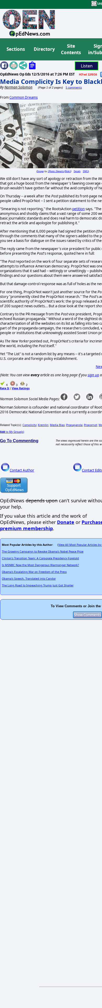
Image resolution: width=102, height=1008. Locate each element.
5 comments (74, 87)
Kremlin (43, 425)
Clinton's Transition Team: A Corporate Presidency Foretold (40, 558)
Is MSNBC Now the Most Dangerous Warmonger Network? (40, 565)
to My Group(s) (12, 432)
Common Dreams (23, 97)
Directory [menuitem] (44, 49)
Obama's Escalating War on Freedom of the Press (34, 572)
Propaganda (74, 425)
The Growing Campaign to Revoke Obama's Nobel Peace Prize (42, 551)
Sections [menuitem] (16, 49)
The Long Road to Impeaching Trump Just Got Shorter (37, 585)
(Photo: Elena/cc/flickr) (59, 171)
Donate (65, 522)
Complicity (29, 425)
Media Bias (57, 425)
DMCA (86, 171)
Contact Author (22, 470)
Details (77, 171)
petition (78, 208)
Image (40, 171)
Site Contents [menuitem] (71, 49)
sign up (93, 375)
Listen (87, 66)
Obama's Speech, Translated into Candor (29, 578)
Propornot (90, 425)
